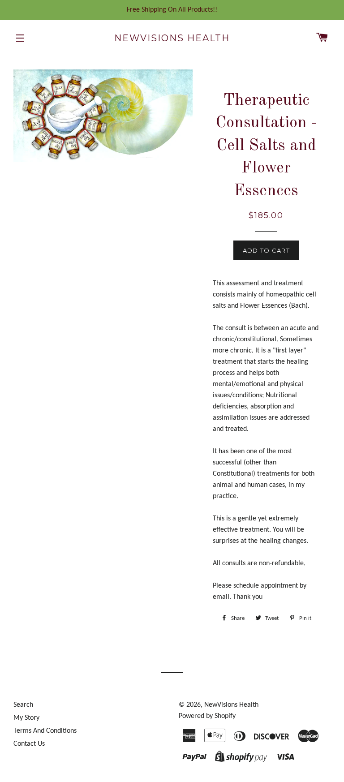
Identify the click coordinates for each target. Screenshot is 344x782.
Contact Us (29, 744)
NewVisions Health (172, 38)
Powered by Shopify (207, 716)
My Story (26, 718)
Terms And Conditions (45, 731)
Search (23, 705)
